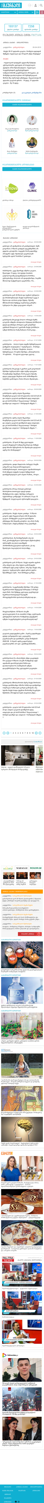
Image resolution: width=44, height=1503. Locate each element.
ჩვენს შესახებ (7, 1490)
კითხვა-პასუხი (22, 1487)
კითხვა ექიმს (23, 12)
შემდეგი (36, 733)
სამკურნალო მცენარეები (23, 905)
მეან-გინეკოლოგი (32, 130)
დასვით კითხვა (27, 934)
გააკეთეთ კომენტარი (32, 92)
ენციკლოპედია (36, 1487)
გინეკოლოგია (18, 47)
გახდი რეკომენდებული (22, 105)
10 (33, 733)
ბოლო (40, 733)
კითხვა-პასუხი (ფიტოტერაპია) (14, 891)
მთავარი (7, 1487)
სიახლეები (5, 12)
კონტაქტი (36, 1490)
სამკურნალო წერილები (22, 896)
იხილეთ (36, 262)
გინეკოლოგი (12, 130)
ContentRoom (33, 741)
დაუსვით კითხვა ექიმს (22, 35)
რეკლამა (22, 1490)
